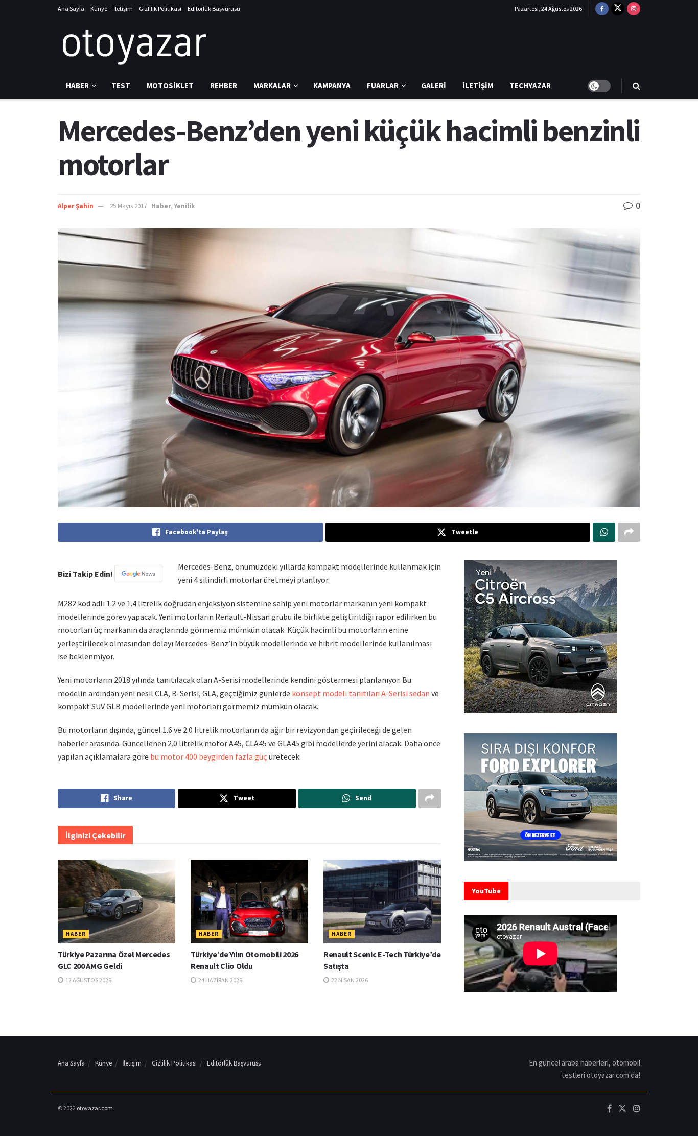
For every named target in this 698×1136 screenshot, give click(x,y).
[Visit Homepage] (134, 45)
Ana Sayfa (71, 8)
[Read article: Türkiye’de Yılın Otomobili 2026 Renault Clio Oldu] (249, 901)
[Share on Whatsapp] (604, 532)
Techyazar (530, 85)
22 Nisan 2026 (349, 980)
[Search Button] (636, 86)
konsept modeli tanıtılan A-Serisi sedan (360, 693)
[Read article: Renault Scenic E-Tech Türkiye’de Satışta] (382, 901)
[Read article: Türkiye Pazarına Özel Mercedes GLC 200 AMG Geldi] (116, 901)
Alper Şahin (76, 206)
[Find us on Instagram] (633, 8)
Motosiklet (170, 85)
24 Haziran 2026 (219, 980)
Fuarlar (383, 85)
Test (120, 85)
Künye (98, 8)
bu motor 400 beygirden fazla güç (208, 756)
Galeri (433, 85)
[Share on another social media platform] (629, 532)
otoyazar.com (95, 1108)
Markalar (272, 85)
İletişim (123, 8)
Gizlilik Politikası (160, 8)
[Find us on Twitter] (617, 8)
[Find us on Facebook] (602, 8)
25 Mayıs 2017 (128, 206)
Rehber (223, 85)
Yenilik (184, 206)
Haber (77, 85)
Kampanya (332, 85)
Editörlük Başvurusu (214, 8)
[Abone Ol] (138, 573)
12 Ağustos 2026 (87, 980)
